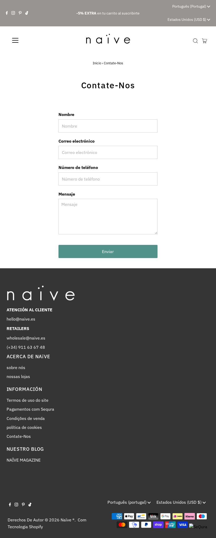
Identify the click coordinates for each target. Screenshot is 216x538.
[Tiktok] (27, 13)
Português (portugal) (189, 6)
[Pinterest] (20, 13)
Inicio (97, 63)
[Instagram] (13, 13)
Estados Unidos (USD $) (187, 19)
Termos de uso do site (27, 400)
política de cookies (24, 427)
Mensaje (66, 194)
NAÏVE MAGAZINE (24, 460)
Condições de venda (26, 418)
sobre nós (16, 367)
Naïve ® (68, 519)
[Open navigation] (32, 40)
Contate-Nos (19, 436)
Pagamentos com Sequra (30, 409)
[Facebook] (6, 13)
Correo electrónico (76, 141)
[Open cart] (204, 40)
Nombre (66, 114)
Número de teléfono (78, 167)
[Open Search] (195, 40)
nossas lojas (18, 376)
